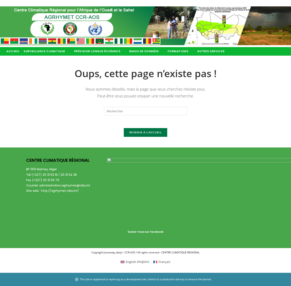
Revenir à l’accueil (145, 132)
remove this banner (199, 279)
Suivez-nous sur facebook (145, 232)
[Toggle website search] (235, 51)
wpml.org (114, 279)
